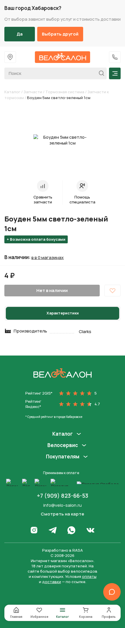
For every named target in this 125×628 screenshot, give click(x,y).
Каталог (12, 91)
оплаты (89, 576)
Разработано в (62, 550)
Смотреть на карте (62, 514)
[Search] (100, 73)
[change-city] (10, 57)
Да (20, 34)
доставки (51, 581)
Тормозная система (64, 91)
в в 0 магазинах (47, 258)
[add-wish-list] (112, 290)
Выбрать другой (60, 34)
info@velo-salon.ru (62, 505)
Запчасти (33, 91)
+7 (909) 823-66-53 (62, 495)
